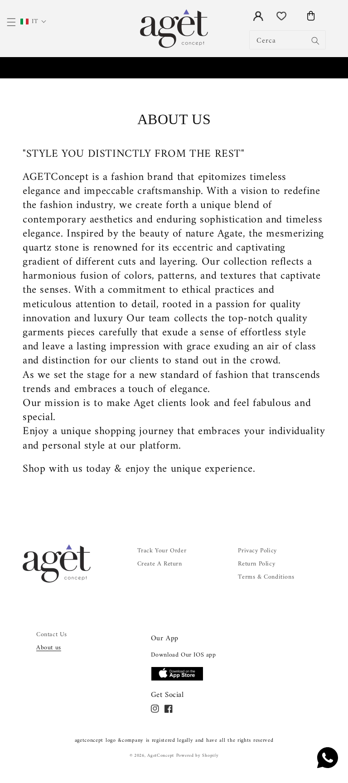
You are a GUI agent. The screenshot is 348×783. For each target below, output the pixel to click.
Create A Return (159, 564)
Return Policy (256, 564)
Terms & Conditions (266, 577)
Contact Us (51, 634)
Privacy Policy (257, 551)
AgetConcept (160, 755)
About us (48, 648)
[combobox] (287, 40)
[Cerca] (315, 41)
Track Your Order (162, 551)
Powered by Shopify (197, 755)
